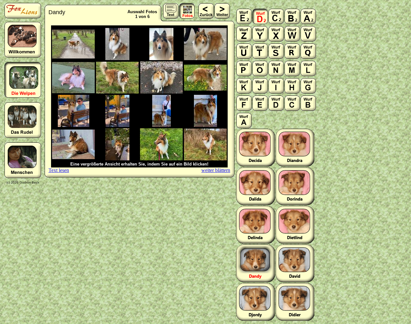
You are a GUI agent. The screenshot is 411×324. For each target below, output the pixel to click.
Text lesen (58, 170)
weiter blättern (215, 170)
